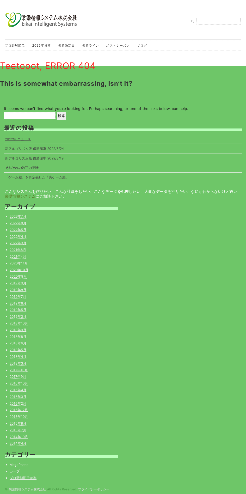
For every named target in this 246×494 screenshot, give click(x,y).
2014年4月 (18, 443)
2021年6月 (18, 250)
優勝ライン (90, 45)
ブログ (142, 45)
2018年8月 (18, 337)
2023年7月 (18, 216)
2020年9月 (18, 276)
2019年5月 (18, 310)
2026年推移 (41, 45)
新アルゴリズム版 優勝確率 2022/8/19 (34, 158)
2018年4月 (18, 356)
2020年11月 (19, 263)
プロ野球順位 (15, 45)
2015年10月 (19, 417)
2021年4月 (18, 256)
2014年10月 (19, 437)
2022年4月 (18, 236)
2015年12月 (19, 410)
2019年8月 (18, 290)
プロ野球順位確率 (23, 478)
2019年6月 (18, 303)
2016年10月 (19, 383)
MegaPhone (19, 465)
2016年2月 (18, 403)
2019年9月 (18, 283)
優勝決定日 (66, 45)
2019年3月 (18, 316)
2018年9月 (18, 330)
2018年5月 (18, 350)
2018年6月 (18, 343)
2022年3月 (18, 243)
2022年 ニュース (18, 139)
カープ (15, 471)
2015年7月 (18, 430)
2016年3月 (18, 397)
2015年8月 (18, 423)
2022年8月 (18, 223)
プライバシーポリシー (93, 489)
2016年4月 (18, 390)
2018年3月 (18, 363)
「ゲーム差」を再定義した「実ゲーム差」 (37, 177)
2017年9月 (18, 376)
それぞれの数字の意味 (22, 167)
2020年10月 (19, 270)
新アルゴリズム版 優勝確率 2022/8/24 (34, 148)
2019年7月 (18, 296)
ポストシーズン (118, 45)
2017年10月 (19, 370)
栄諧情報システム (20, 196)
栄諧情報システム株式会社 (27, 489)
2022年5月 (18, 230)
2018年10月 (19, 323)
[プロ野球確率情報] (41, 27)
